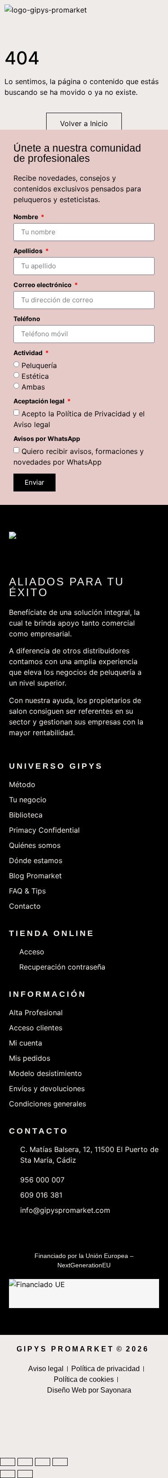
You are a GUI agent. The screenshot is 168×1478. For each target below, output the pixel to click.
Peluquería (39, 364)
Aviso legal (31, 423)
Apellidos (28, 251)
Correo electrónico (43, 285)
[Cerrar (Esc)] (60, 1462)
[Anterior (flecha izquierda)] (7, 1474)
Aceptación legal (39, 401)
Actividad (28, 353)
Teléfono (26, 319)
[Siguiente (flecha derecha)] (25, 1474)
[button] (161, 22)
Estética (35, 375)
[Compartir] (42, 1462)
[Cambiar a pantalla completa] (25, 1462)
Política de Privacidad (93, 413)
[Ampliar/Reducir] (7, 1462)
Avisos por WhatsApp (46, 439)
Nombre (26, 217)
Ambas (33, 386)
